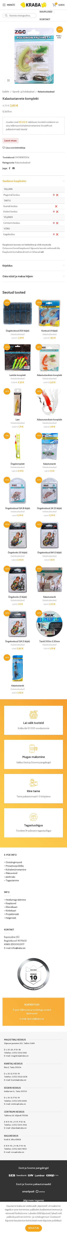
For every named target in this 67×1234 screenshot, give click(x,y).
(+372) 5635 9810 (19, 1149)
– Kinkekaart (10, 910)
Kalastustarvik (49, 464)
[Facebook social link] (9, 168)
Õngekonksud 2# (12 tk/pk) (49, 508)
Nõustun (33, 1228)
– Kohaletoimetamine (15, 869)
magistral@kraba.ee (19, 1056)
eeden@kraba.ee (18, 1104)
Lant (18, 419)
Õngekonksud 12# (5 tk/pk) (17, 641)
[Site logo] (33, 4)
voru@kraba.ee (17, 1152)
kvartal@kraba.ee (18, 1080)
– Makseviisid (10, 873)
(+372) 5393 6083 (19, 1101)
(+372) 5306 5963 (19, 1052)
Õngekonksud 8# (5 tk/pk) (49, 552)
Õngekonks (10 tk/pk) (17, 552)
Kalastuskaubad (46, 91)
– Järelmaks (9, 876)
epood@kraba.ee (35, 1018)
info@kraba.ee (18, 948)
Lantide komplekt (17, 375)
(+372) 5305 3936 (19, 1125)
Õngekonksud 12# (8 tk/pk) (17, 508)
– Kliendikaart (10, 907)
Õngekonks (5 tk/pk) (17, 597)
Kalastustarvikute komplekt (49, 375)
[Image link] (33, 973)
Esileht (5, 91)
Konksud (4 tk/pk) (49, 331)
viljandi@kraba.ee (19, 1128)
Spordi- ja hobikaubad (23, 91)
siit (42, 251)
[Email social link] (13, 168)
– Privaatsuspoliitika (14, 865)
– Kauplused (10, 903)
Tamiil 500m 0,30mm (49, 641)
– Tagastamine (11, 880)
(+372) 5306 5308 (19, 1076)
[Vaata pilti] (8, 80)
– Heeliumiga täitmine (15, 899)
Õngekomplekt (18, 464)
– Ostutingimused (13, 862)
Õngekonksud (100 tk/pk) (17, 331)
